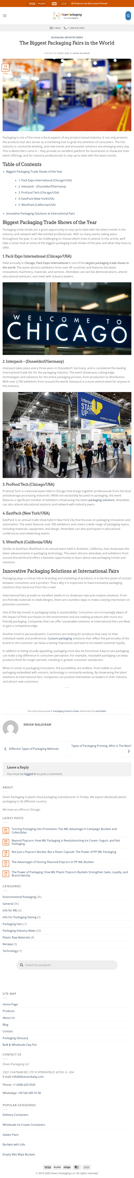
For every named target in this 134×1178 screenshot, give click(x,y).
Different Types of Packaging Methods (33, 749)
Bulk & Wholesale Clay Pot (20, 1045)
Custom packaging (60, 638)
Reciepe (8, 944)
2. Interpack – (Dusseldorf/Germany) (42, 186)
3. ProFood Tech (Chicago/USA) (38, 192)
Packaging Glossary (15, 1038)
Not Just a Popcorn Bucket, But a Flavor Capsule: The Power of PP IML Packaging (64, 852)
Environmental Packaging (19, 897)
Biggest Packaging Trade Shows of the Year (34, 171)
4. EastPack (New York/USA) (36, 199)
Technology (10, 951)
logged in (30, 774)
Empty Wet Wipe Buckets (19, 1154)
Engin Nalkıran (81, 53)
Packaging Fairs (13, 924)
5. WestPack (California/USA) (36, 205)
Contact (8, 1031)
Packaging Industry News (67, 37)
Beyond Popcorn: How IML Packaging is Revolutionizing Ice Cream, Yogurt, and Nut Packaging (66, 842)
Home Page (10, 1004)
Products (9, 1011)
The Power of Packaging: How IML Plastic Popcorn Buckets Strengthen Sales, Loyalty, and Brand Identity (70, 874)
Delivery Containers (15, 1115)
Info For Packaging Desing (19, 917)
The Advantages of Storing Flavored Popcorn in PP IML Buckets (53, 862)
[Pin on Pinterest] (78, 696)
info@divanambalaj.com (28, 1077)
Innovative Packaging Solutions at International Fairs (40, 213)
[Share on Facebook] (55, 696)
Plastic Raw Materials (16, 937)
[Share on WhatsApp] (47, 696)
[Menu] (5, 15)
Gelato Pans (10, 1135)
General (8, 904)
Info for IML (10, 910)
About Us (9, 1018)
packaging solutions (101, 500)
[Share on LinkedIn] (86, 696)
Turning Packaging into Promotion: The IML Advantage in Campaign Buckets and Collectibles (64, 830)
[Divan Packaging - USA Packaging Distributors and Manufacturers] (67, 16)
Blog (5, 1025)
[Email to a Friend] (70, 696)
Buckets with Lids (14, 1144)
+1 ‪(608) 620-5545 (24, 1085)
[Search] (128, 15)
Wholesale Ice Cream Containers (24, 1125)
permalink (101, 711)
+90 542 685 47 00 (29, 1093)
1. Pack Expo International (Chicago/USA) (45, 180)
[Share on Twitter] (63, 696)
